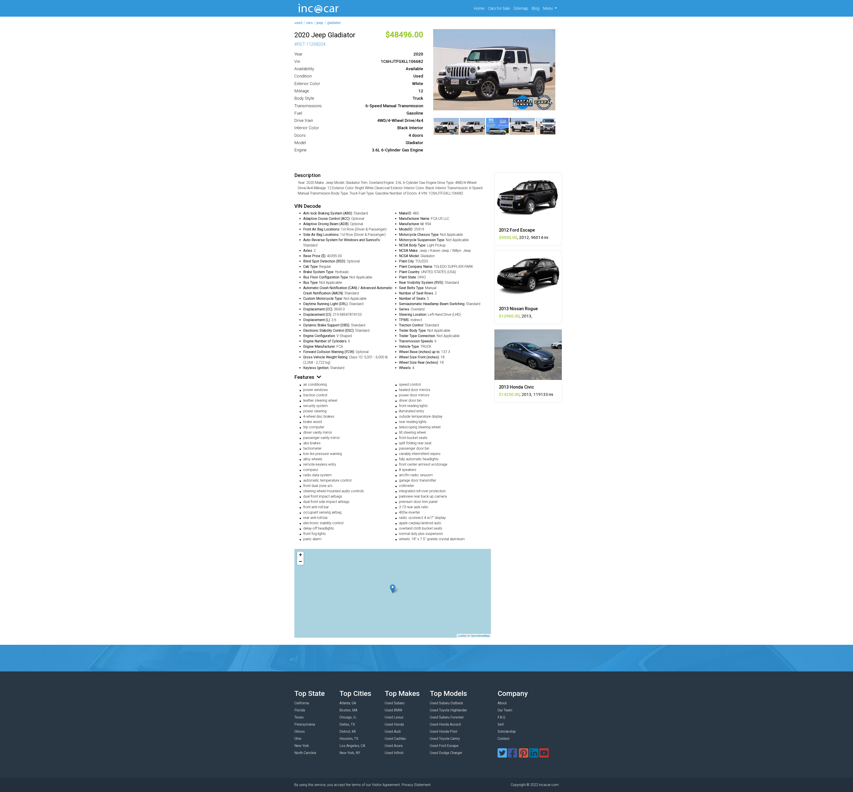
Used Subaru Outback (446, 703)
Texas (299, 717)
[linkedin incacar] (533, 756)
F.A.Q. (502, 717)
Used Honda (394, 724)
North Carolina (305, 753)
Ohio (297, 738)
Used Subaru (395, 703)
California (301, 703)
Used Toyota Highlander (448, 710)
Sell (501, 724)
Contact (503, 738)
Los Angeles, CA (352, 746)
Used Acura (394, 746)
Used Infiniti (394, 753)
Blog (535, 8)
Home (480, 8)
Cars (499, 8)
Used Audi (393, 731)
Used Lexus (394, 717)
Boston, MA (348, 710)
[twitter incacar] (502, 756)
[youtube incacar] (544, 756)
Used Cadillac (395, 738)
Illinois (299, 731)
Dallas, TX (347, 724)
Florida (299, 710)
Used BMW (393, 710)
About (502, 703)
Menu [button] (548, 8)
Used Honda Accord (445, 724)
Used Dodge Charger (446, 753)
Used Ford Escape (444, 746)
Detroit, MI (347, 731)
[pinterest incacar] (523, 756)
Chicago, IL (348, 717)
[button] (392, 588)
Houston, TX (348, 738)
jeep (320, 23)
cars (309, 23)
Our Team (505, 710)
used (298, 23)
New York (301, 746)
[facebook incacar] (512, 756)
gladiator (334, 23)
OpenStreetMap (480, 635)
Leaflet (462, 635)
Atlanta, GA (347, 703)
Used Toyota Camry (445, 738)
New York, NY (349, 753)
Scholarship (507, 731)
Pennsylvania (304, 724)
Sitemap (521, 8)
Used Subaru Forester (447, 717)
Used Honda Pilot (443, 731)
